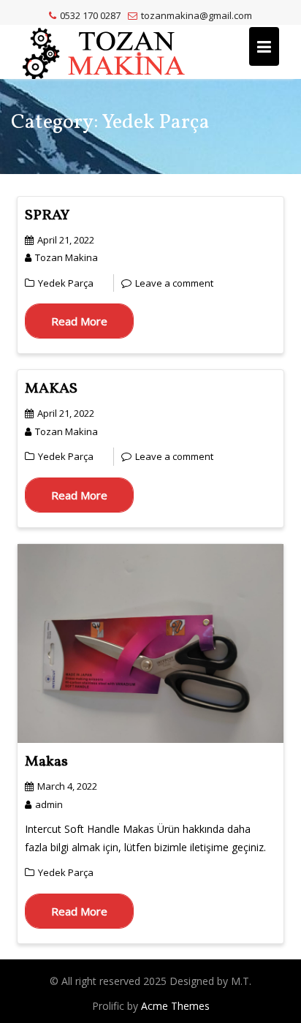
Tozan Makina (66, 257)
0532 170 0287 (90, 15)
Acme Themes (175, 1006)
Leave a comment (174, 283)
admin (49, 804)
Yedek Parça (66, 283)
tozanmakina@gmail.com (196, 15)
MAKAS (51, 389)
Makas (46, 762)
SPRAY (47, 215)
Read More (79, 321)
